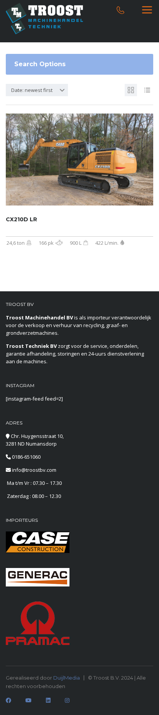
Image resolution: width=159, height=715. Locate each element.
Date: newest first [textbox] (31, 90)
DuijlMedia (66, 678)
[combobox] (37, 90)
